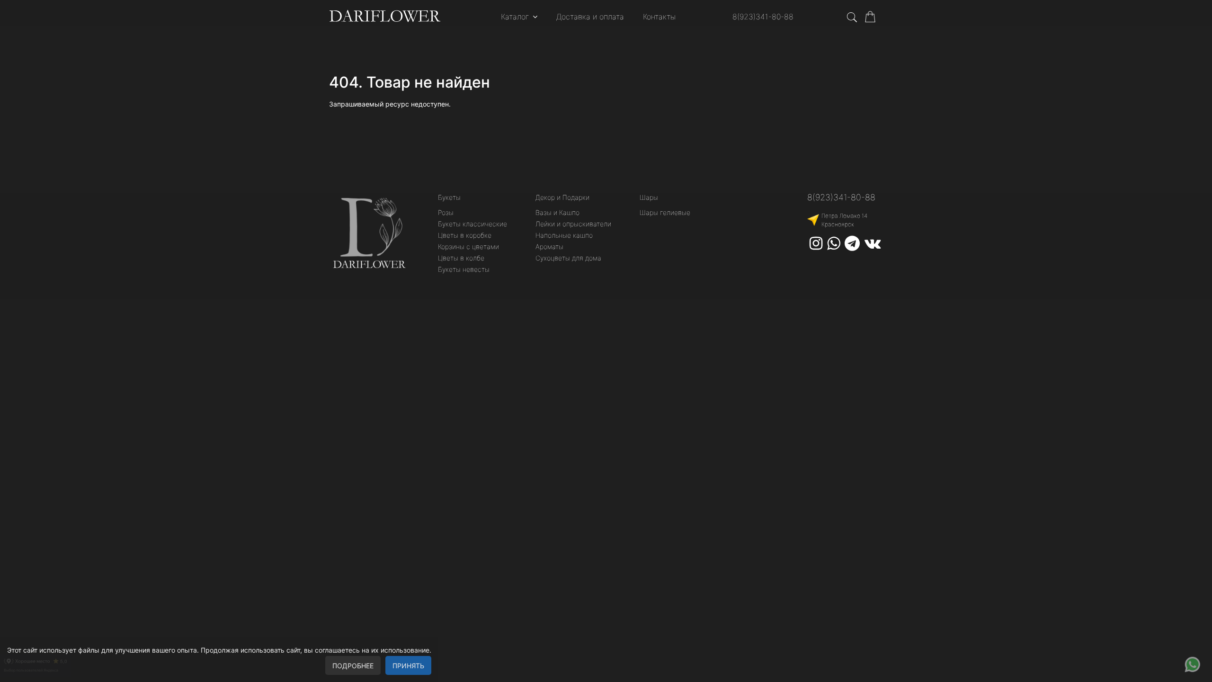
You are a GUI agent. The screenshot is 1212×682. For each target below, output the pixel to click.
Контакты (659, 16)
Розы (446, 212)
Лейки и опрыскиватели (573, 224)
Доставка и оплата (590, 16)
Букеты (449, 197)
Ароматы (549, 246)
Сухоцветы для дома (568, 258)
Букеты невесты (464, 269)
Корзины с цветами (468, 246)
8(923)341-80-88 (762, 16)
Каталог (515, 16)
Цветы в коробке (464, 235)
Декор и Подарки (562, 197)
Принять (408, 666)
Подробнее (353, 666)
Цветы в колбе (461, 258)
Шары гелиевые (665, 212)
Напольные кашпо (564, 235)
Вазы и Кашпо (557, 212)
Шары (649, 197)
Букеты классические (472, 224)
